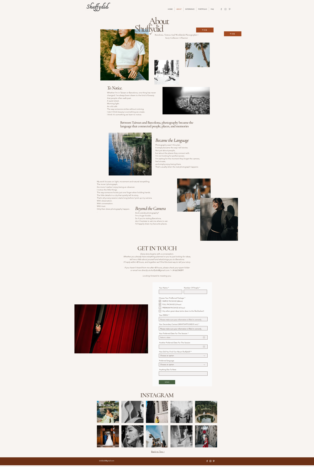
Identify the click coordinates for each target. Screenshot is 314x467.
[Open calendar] (204, 337)
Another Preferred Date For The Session (174, 342)
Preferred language (166, 360)
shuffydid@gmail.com (159, 270)
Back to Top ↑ (158, 451)
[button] (202, 9)
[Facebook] (221, 9)
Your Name (163, 288)
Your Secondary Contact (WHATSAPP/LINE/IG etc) (178, 324)
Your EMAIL (163, 315)
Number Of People (191, 288)
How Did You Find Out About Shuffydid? (174, 352)
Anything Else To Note (167, 369)
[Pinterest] (229, 9)
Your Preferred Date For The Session (174, 333)
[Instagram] (225, 9)
